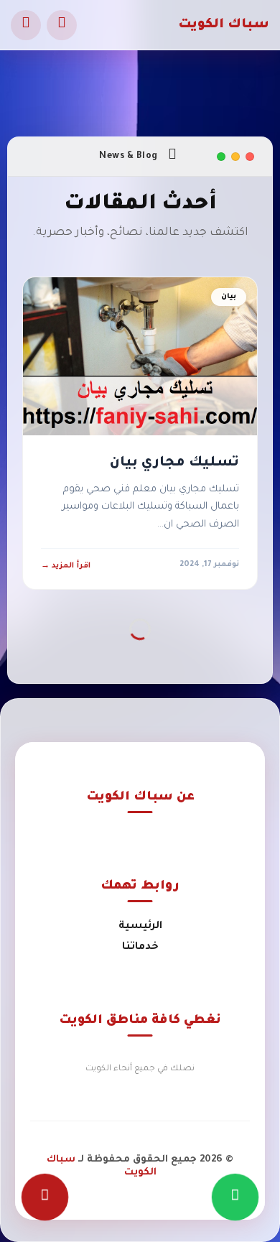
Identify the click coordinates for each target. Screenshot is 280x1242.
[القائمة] (26, 25)
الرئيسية (140, 926)
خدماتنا (140, 947)
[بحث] (62, 25)
